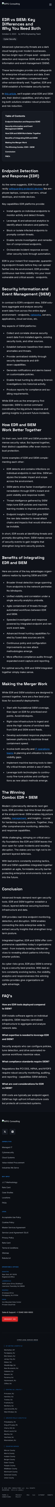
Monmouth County (11, 1472)
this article (10, 93)
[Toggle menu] (50, 4)
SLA (33, 1495)
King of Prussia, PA (11, 1425)
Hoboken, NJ (8, 1371)
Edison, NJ (8, 1362)
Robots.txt (6, 1258)
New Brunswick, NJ (11, 1368)
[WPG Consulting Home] (11, 4)
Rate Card (6, 1187)
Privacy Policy (8, 1238)
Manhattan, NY (9, 1350)
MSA (28, 1495)
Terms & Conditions (10, 1248)
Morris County (9, 1453)
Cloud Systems (8, 1157)
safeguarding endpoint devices (26, 188)
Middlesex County (10, 1469)
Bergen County (9, 1459)
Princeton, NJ (9, 1394)
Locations (6, 1197)
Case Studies (7, 1192)
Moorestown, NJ (10, 1440)
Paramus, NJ (8, 1377)
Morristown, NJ (9, 1356)
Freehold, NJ (8, 1403)
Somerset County (10, 1475)
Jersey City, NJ (9, 1359)
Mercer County (9, 1450)
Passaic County (9, 1466)
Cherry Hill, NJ (9, 1428)
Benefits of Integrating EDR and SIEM (21, 138)
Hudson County (9, 1456)
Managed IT (7, 1147)
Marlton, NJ (8, 1434)
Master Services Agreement (13, 1227)
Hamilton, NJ (8, 1397)
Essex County (9, 1462)
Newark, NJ (8, 1374)
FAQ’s (7, 156)
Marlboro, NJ (9, 1406)
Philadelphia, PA (10, 1422)
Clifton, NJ (8, 1383)
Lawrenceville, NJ (10, 1409)
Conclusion (10, 152)
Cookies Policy (8, 1222)
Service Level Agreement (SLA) (15, 1232)
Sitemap (5, 1253)
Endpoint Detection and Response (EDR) (22, 122)
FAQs (4, 1203)
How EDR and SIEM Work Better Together (23, 133)
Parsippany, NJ (9, 1353)
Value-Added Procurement (13, 1162)
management (19, 818)
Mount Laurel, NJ (10, 1431)
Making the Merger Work (16, 142)
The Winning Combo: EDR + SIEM (19, 147)
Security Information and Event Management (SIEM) (18, 127)
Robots (50, 1495)
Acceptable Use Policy (11, 1217)
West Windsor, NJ (10, 1412)
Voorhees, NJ (9, 1437)
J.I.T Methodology (9, 1182)
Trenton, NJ (8, 1400)
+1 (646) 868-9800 (24, 1312)
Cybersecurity (8, 1152)
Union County (9, 1478)
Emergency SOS (10, 1319)
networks (36, 314)
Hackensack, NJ (10, 1380)
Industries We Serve (10, 1168)
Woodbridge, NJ (10, 1365)
